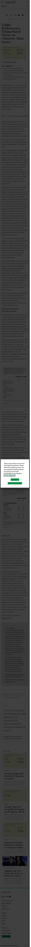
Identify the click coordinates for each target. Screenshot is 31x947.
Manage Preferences (15, 483)
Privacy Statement (9, 475)
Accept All (15, 479)
